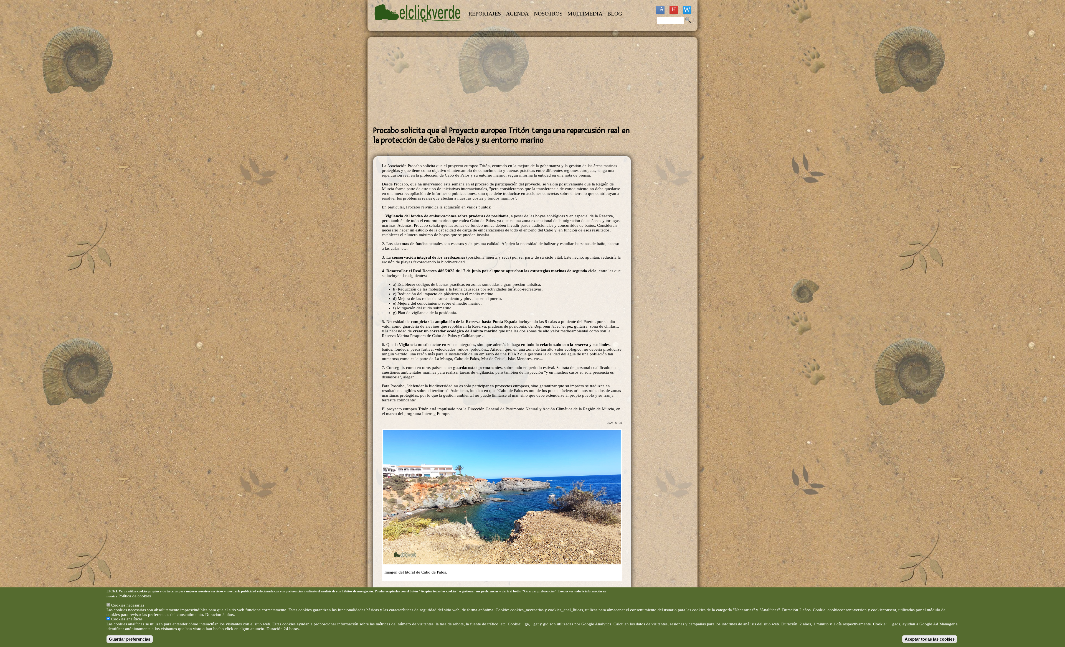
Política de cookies (134, 596)
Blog (614, 14)
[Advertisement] (502, 81)
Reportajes (484, 14)
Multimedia (584, 14)
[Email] (687, 10)
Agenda (517, 14)
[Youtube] (674, 10)
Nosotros (548, 14)
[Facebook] (660, 10)
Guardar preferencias (129, 639)
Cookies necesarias (127, 605)
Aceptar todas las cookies (930, 639)
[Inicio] (418, 25)
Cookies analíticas (127, 619)
